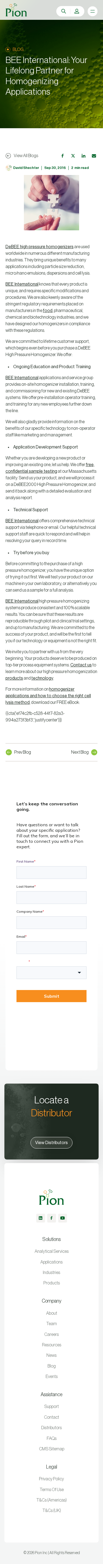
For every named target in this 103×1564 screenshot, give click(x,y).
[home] (16, 10)
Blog (52, 1366)
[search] (64, 11)
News (51, 1355)
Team (51, 1324)
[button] (77, 11)
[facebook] (51, 1218)
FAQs (52, 1438)
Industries (51, 1272)
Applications (51, 1262)
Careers (51, 1334)
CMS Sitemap (51, 1449)
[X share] (73, 155)
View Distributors (51, 1143)
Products (51, 1283)
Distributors (51, 1428)
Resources (51, 1345)
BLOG (18, 49)
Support (51, 1406)
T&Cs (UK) (51, 1510)
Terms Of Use (52, 1490)
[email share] (94, 155)
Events (52, 1376)
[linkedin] (40, 1218)
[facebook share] (62, 155)
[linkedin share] (83, 155)
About (51, 1313)
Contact (51, 1417)
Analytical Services (52, 1251)
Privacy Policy (51, 1479)
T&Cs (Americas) (51, 1500)
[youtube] (62, 1218)
